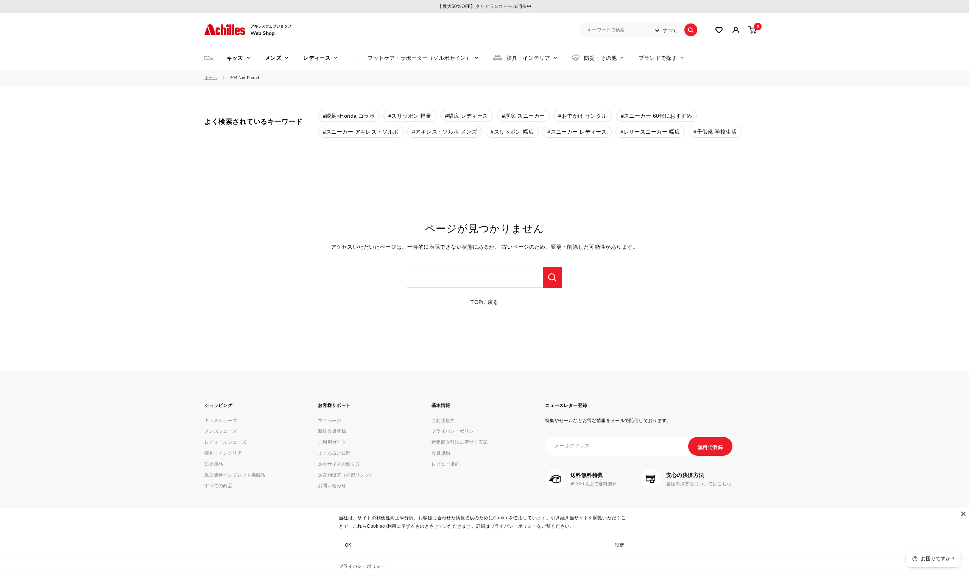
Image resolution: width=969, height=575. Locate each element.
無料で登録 (710, 447)
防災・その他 (600, 58)
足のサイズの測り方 (339, 464)
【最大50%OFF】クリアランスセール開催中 (484, 6)
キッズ (235, 58)
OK (348, 545)
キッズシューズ (220, 420)
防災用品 (213, 464)
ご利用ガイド (332, 442)
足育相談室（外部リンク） (346, 475)
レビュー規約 (446, 464)
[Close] (963, 513)
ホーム (210, 77)
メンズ (273, 58)
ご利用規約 (443, 420)
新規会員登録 (332, 431)
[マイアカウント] (719, 30)
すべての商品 (218, 485)
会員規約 (441, 453)
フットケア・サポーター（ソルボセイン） (419, 58)
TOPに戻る (484, 302)
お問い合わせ (332, 485)
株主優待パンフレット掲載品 (234, 475)
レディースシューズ (225, 442)
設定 (619, 545)
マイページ (329, 420)
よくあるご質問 (334, 453)
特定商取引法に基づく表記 (460, 442)
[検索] (690, 29)
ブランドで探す (658, 58)
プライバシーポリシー (362, 566)
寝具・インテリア (528, 58)
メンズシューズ (220, 431)
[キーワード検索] (552, 277)
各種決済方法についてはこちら (699, 483)
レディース (316, 58)
